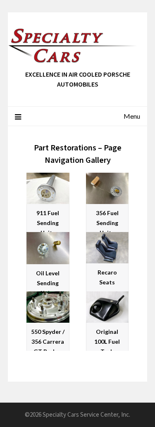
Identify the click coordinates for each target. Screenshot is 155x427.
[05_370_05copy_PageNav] (107, 307)
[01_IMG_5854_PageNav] (107, 188)
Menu (132, 116)
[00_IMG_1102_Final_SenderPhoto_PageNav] (47, 188)
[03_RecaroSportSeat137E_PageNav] (107, 247)
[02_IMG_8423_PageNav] (47, 248)
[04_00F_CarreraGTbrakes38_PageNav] (47, 307)
